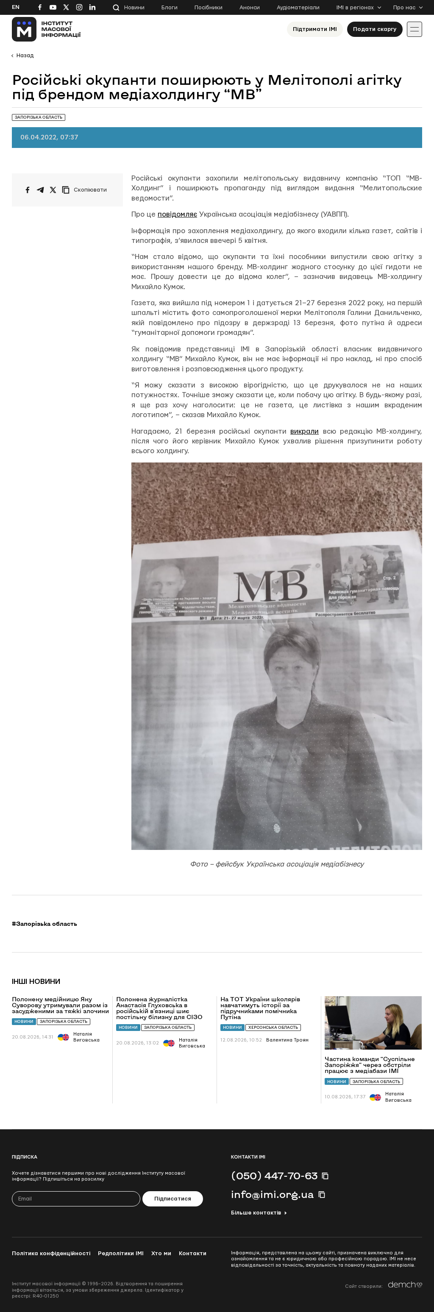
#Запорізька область (44, 924)
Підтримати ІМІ (315, 29)
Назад (25, 55)
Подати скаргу (375, 29)
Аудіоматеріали (298, 8)
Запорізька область (63, 1021)
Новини (134, 8)
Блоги (169, 8)
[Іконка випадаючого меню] (414, 29)
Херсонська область (273, 1027)
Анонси (249, 8)
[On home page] (46, 29)
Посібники (209, 8)
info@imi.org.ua (272, 1194)
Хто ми (161, 1253)
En (15, 7)
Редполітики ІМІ (121, 1253)
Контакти (192, 1253)
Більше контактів (256, 1213)
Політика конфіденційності (51, 1253)
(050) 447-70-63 (274, 1175)
